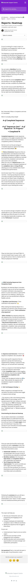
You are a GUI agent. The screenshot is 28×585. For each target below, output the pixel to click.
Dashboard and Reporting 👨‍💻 (17, 17)
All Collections (4, 17)
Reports (3, 19)
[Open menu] (25, 2)
